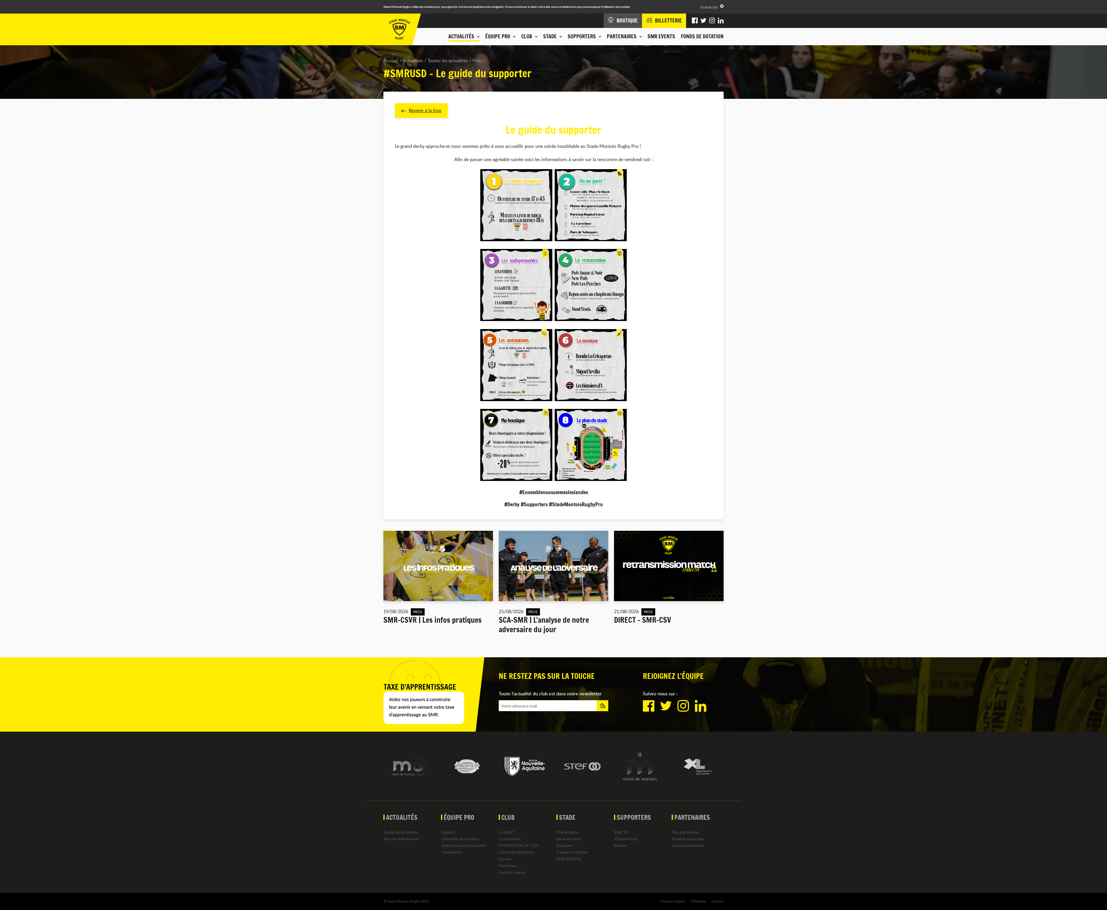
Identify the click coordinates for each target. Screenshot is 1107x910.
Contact (717, 901)
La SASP (506, 832)
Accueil (390, 60)
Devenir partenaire (688, 838)
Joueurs (448, 832)
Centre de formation (516, 852)
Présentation (567, 832)
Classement (451, 852)
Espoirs (505, 859)
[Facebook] (695, 21)
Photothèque (625, 838)
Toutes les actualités (448, 60)
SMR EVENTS (661, 36)
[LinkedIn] (721, 21)
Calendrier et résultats (460, 838)
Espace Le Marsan (572, 852)
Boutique (564, 845)
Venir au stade (568, 838)
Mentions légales (673, 901)
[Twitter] (703, 21)
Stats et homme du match (463, 845)
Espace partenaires (688, 845)
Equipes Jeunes (512, 872)
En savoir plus (709, 7)
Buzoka (620, 845)
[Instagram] (712, 21)
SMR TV (621, 832)
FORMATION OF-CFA (518, 845)
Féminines (507, 865)
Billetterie (698, 901)
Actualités (413, 60)
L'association (510, 838)
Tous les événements (401, 838)
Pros (477, 60)
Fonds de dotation (702, 36)
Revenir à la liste (425, 110)
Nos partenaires (685, 832)
